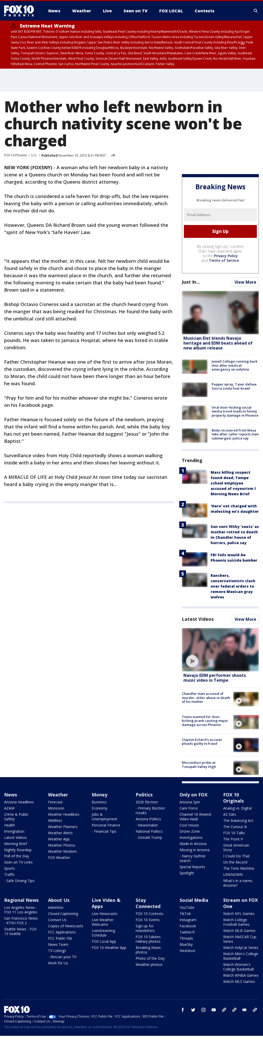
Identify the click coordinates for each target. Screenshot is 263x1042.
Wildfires (55, 820)
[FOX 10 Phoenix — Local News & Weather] (21, 11)
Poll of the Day (16, 856)
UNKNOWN (233, 874)
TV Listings (57, 950)
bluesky (234, 1010)
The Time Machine (238, 868)
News (10, 795)
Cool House (189, 825)
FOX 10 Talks (234, 832)
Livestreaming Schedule (103, 933)
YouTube (187, 907)
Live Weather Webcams (103, 922)
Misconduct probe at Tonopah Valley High (199, 764)
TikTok (185, 913)
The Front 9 (233, 839)
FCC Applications (62, 932)
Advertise (55, 907)
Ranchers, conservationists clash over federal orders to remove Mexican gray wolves (233, 586)
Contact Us (57, 919)
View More (245, 282)
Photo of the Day (150, 958)
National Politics (149, 831)
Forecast (55, 802)
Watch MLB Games (239, 930)
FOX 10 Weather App (109, 947)
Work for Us (58, 962)
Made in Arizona (193, 843)
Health (9, 825)
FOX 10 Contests (150, 913)
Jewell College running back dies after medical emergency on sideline (234, 365)
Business (99, 802)
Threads (186, 938)
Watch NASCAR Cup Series (239, 939)
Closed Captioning (63, 913)
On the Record (235, 862)
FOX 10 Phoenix (15, 155)
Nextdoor (187, 950)
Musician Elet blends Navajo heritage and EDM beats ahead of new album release (217, 343)
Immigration (14, 831)
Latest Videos (198, 619)
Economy (99, 808)
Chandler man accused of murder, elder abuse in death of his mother (206, 697)
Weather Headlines (63, 814)
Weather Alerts (60, 832)
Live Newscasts (105, 913)
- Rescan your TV (62, 956)
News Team (58, 944)
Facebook (188, 925)
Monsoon (56, 808)
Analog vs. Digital (237, 808)
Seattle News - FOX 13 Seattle (20, 931)
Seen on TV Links (18, 862)
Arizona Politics (148, 818)
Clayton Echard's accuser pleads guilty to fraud (202, 741)
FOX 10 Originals (233, 798)
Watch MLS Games (239, 981)
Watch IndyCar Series (240, 947)
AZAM (9, 808)
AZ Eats (229, 814)
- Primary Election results (150, 810)
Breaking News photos (148, 950)
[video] (220, 649)
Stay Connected (148, 903)
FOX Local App (104, 941)
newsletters (255, 1010)
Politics (144, 795)
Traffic (9, 874)
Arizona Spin (190, 802)
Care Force (189, 808)
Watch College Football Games (236, 922)
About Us (58, 900)
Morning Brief (15, 843)
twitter (193, 1010)
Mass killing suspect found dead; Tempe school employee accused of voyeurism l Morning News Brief (233, 483)
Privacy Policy (226, 255)
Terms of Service (224, 260)
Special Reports (192, 866)
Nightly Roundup (18, 849)
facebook (183, 1010)
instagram (203, 1010)
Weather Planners (63, 826)
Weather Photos (61, 845)
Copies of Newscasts (65, 925)
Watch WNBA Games (241, 975)
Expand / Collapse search (256, 10)
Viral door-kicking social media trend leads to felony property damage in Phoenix (235, 411)
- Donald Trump (149, 837)
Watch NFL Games (239, 913)
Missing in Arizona (195, 849)
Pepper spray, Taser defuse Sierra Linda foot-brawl (234, 386)
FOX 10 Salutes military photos (148, 939)
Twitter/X (187, 932)
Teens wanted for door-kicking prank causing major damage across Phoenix (205, 720)
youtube (214, 1010)
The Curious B (235, 826)
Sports (9, 868)
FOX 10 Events (148, 919)
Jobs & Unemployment (104, 816)
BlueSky (186, 944)
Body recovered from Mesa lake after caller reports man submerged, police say (235, 434)
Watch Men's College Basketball (240, 956)
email (244, 1010)
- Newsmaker (147, 825)
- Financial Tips (104, 831)
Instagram (188, 919)
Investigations (191, 837)
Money (99, 795)
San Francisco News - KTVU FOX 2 (21, 920)
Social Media (194, 900)
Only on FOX (194, 795)
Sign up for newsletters (145, 928)
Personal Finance (106, 825)
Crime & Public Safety (16, 816)
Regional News (21, 900)
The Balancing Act (238, 820)
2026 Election (147, 802)
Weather (58, 795)
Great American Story (236, 847)
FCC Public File (60, 938)
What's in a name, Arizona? (238, 883)
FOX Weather (59, 857)
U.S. (34, 155)
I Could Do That (236, 856)
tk (224, 1010)
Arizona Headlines (19, 802)
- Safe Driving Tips (19, 880)
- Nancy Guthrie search (192, 858)
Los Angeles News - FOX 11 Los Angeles (20, 909)
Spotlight (187, 872)
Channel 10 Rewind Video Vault (195, 816)
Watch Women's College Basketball (238, 967)
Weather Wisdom (62, 851)
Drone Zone (190, 831)
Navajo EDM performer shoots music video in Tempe (214, 677)
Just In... (191, 282)
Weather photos (149, 964)
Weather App (59, 839)
